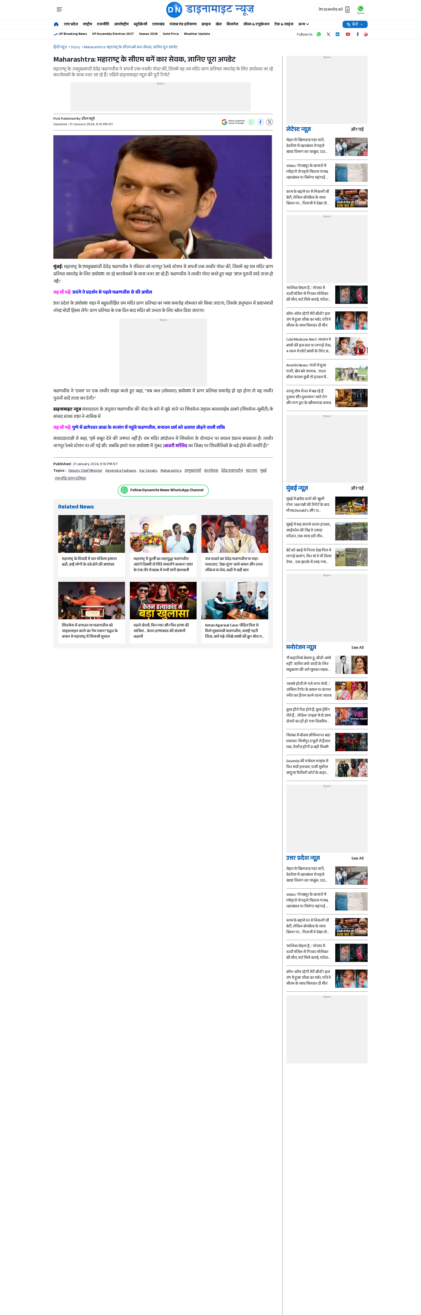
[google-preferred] (233, 122)
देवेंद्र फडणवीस (232, 471)
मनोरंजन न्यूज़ (301, 648)
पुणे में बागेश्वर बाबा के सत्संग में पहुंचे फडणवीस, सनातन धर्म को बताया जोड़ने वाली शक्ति (139, 428)
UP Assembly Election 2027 (113, 34)
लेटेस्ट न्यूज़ (298, 130)
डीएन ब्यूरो (88, 119)
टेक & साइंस (283, 24)
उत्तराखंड (158, 24)
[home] (56, 24)
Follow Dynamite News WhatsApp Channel (166, 490)
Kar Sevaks (148, 471)
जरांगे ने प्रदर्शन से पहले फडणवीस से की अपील (102, 293)
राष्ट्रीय (87, 24)
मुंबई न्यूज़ (297, 489)
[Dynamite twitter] (328, 34)
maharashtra (171, 471)
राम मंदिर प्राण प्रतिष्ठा (70, 479)
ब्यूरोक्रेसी (140, 24)
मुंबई (263, 471)
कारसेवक (211, 471)
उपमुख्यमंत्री (192, 471)
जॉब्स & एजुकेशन (256, 24)
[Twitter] (269, 122)
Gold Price (171, 34)
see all (357, 648)
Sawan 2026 (148, 34)
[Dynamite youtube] (348, 34)
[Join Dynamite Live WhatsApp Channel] (318, 34)
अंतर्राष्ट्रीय (121, 24)
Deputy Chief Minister (85, 471)
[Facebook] (260, 122)
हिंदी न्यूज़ (60, 47)
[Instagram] (366, 34)
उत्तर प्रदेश (71, 24)
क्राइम (206, 24)
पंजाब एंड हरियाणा (183, 24)
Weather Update (197, 34)
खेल (219, 24)
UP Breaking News (73, 34)
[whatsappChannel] (360, 9)
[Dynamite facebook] (357, 34)
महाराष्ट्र (251, 471)
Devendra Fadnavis (120, 471)
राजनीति (103, 24)
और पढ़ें (357, 130)
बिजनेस (232, 24)
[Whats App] (251, 122)
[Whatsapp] (124, 490)
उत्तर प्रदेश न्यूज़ (303, 859)
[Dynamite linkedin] (338, 34)
